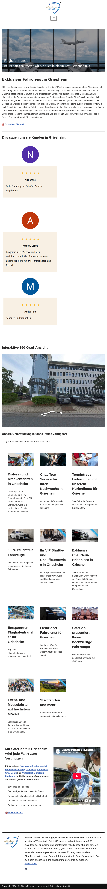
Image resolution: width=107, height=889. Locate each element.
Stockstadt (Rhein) (29, 766)
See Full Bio (31, 863)
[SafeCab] (53, 8)
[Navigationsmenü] (53, 18)
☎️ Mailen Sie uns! (14, 812)
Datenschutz (55, 886)
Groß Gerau (11, 773)
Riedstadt (10, 776)
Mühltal (43, 766)
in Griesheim (79, 824)
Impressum (43, 886)
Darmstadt (31, 769)
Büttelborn (39, 773)
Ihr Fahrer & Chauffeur (51, 824)
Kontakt (66, 886)
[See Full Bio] (38, 864)
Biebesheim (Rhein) (15, 769)
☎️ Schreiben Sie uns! (13, 124)
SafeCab (26, 824)
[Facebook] (26, 868)
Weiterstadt (27, 773)
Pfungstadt (42, 769)
